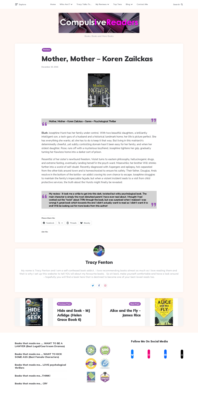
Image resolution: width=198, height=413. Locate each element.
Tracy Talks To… (84, 4)
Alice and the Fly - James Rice (125, 312)
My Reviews (101, 4)
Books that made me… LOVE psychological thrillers (40, 366)
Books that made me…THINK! (32, 375)
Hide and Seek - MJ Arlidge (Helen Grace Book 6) (73, 315)
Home (53, 4)
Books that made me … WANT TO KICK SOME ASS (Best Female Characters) (38, 355)
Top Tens (117, 4)
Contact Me (142, 4)
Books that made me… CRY (31, 383)
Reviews (46, 50)
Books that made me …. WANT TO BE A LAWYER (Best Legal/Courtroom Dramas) (40, 345)
